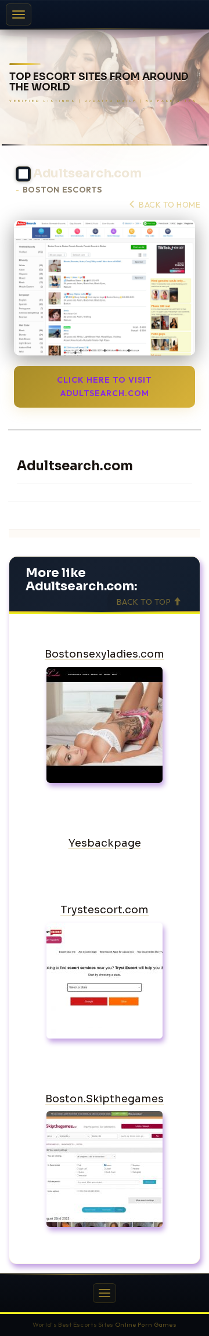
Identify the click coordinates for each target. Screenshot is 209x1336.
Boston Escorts (62, 190)
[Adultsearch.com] (104, 287)
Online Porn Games (145, 1324)
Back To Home (168, 204)
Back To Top (145, 602)
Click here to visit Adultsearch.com (104, 386)
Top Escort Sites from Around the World (99, 82)
